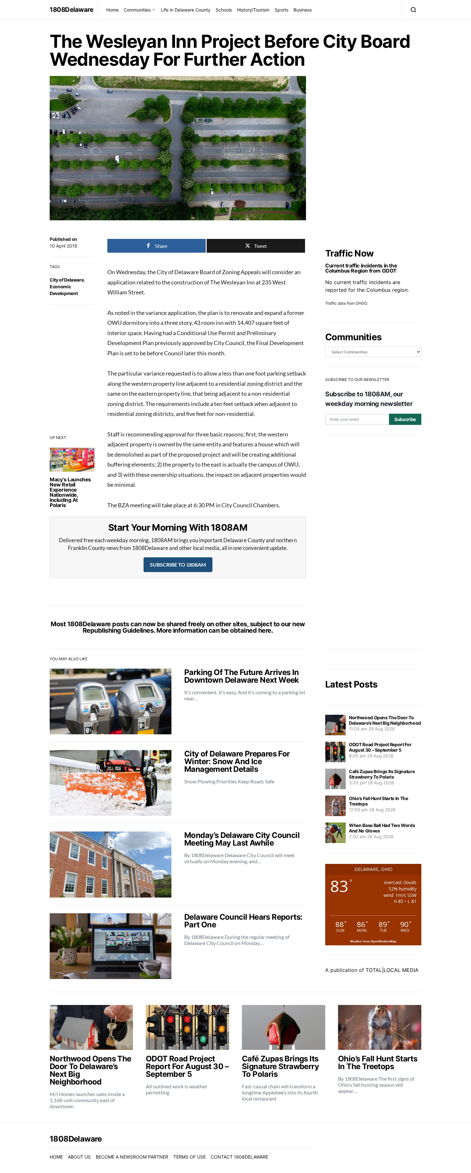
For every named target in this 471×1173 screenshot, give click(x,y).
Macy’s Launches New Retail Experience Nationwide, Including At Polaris (70, 492)
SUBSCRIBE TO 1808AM (178, 564)
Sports (281, 10)
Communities (137, 10)
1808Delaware (71, 9)
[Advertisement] (373, 542)
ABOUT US (79, 1157)
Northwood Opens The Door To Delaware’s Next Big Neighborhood (385, 720)
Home (112, 10)
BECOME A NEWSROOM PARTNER (132, 1157)
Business (302, 10)
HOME (56, 1157)
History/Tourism (253, 10)
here (264, 630)
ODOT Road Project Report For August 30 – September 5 (380, 747)
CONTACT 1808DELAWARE (239, 1157)
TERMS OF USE (189, 1157)
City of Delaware (67, 280)
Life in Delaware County (186, 10)
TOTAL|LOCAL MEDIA (392, 970)
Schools (224, 10)
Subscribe (405, 419)
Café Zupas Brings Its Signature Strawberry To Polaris (382, 774)
